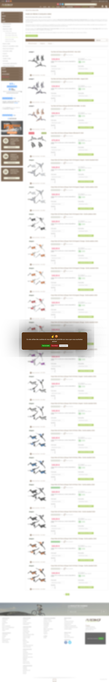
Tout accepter (45, 345)
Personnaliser (63, 345)
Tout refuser (55, 345)
